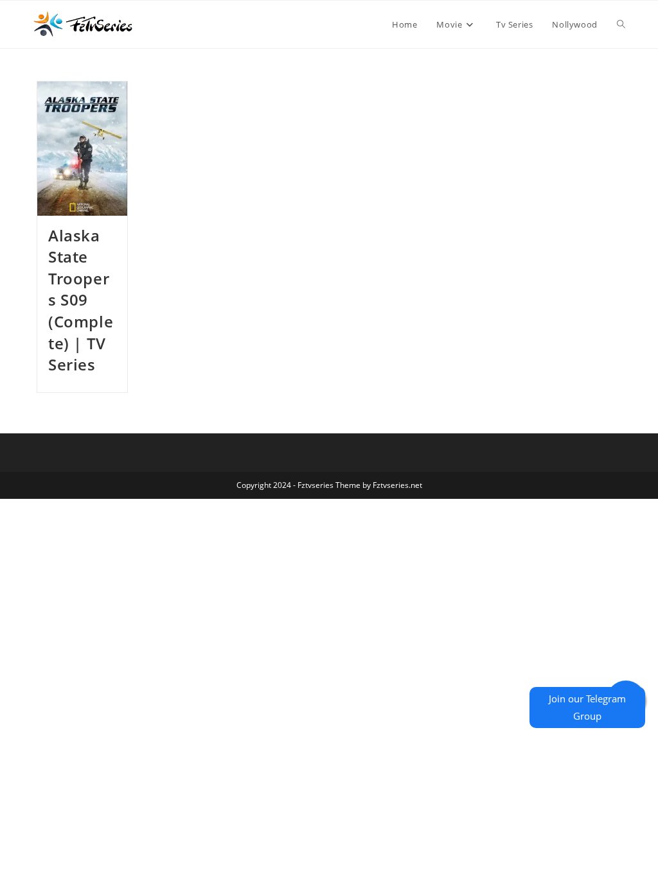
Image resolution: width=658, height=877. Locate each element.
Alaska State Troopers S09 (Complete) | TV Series (80, 300)
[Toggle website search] (621, 24)
